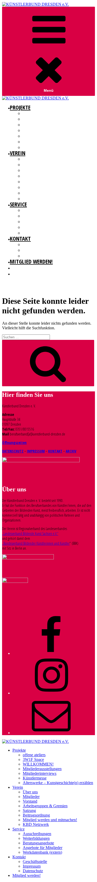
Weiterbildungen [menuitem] (36, 838)
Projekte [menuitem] (19, 750)
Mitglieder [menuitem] (31, 796)
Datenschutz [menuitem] (33, 871)
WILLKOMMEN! (33, 125)
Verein (17, 153)
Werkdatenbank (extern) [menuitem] (42, 852)
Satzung (29, 181)
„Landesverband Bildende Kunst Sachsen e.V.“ (30, 533)
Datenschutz (32, 256)
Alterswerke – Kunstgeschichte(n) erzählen (56, 147)
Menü (49, 90)
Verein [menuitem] (17, 787)
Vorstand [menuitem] (30, 801)
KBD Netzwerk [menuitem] (36, 824)
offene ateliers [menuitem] (34, 755)
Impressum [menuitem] (32, 866)
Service (18, 204)
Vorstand (30, 170)
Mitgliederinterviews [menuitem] (39, 773)
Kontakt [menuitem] (19, 857)
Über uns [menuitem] (30, 792)
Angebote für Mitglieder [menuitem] (42, 847)
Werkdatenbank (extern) (41, 233)
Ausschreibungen (36, 210)
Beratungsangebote (38, 221)
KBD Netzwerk (33, 198)
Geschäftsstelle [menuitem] (35, 861)
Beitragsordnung (36, 187)
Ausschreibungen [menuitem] (37, 833)
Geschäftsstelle (35, 244)
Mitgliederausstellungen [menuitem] (42, 769)
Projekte (20, 107)
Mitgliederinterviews (39, 136)
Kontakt (20, 238)
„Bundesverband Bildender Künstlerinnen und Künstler (36, 543)
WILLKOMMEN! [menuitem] (38, 764)
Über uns (30, 159)
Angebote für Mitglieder (42, 227)
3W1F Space (31, 119)
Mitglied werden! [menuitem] (26, 875)
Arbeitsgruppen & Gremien (42, 176)
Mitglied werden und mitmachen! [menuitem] (50, 820)
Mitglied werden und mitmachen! (48, 193)
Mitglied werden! (31, 261)
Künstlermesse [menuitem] (35, 778)
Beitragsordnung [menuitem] (36, 815)
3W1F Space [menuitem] (33, 759)
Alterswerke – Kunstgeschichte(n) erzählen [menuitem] (58, 782)
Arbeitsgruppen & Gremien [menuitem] (45, 806)
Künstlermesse (34, 142)
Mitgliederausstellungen (42, 130)
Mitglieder (31, 164)
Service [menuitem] (18, 829)
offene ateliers (34, 113)
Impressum (31, 250)
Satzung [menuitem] (29, 810)
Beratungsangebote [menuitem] (38, 843)
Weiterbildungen (36, 216)
